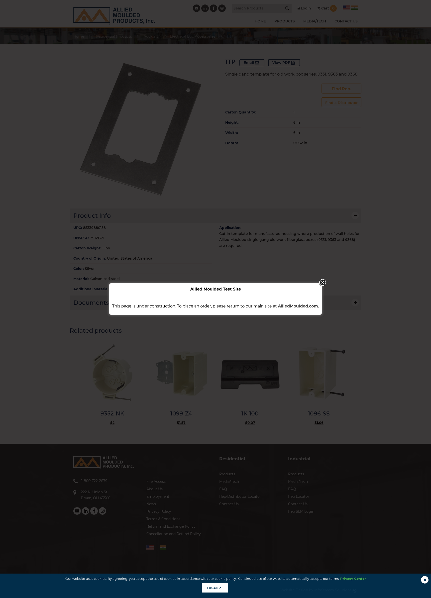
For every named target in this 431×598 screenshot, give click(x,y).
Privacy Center (353, 579)
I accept (215, 588)
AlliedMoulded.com (298, 306)
